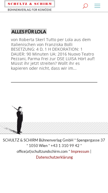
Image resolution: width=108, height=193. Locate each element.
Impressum (80, 151)
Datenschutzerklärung (54, 157)
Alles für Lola (29, 31)
